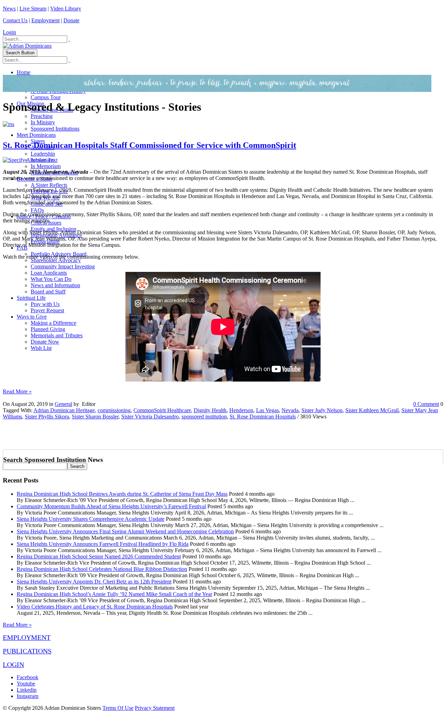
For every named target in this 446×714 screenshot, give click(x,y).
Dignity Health (210, 410)
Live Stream (33, 8)
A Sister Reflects (49, 185)
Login (9, 32)
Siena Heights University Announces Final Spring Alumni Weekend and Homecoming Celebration (125, 531)
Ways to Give (32, 317)
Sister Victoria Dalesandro (150, 416)
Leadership (43, 154)
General (63, 404)
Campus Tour (46, 97)
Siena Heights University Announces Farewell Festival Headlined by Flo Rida (103, 544)
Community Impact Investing (63, 266)
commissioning (114, 410)
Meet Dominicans (36, 135)
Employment (45, 20)
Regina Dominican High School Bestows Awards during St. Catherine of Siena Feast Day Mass (122, 494)
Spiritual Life (31, 298)
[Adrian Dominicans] (27, 46)
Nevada (290, 410)
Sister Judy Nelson (322, 410)
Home (23, 72)
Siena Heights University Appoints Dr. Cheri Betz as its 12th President (94, 581)
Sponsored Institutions (55, 129)
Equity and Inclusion (53, 229)
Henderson (241, 410)
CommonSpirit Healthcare (162, 410)
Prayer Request (47, 310)
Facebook (27, 677)
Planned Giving (48, 329)
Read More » (17, 391)
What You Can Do (51, 279)
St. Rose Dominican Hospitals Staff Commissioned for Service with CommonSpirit (149, 145)
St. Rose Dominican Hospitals (263, 416)
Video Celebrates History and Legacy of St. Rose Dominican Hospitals (95, 607)
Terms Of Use (117, 708)
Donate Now (45, 342)
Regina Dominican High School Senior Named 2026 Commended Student (99, 556)
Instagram (27, 696)
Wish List (41, 348)
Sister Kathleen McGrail (372, 410)
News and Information (55, 285)
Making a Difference (53, 323)
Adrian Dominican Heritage (64, 410)
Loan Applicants (49, 273)
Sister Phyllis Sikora (47, 416)
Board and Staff (48, 292)
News (9, 8)
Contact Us (15, 20)
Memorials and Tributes (57, 335)
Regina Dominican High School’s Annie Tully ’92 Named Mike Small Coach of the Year (114, 594)
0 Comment (426, 404)
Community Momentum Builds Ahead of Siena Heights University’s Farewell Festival (111, 506)
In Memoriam (46, 166)
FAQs (37, 210)
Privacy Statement (155, 708)
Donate (71, 20)
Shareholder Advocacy (56, 260)
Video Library (65, 8)
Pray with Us (45, 304)
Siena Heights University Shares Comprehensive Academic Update (90, 519)
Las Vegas (267, 410)
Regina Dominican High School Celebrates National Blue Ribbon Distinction (102, 569)
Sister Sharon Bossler (95, 416)
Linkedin (27, 690)
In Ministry (43, 122)
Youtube (26, 683)
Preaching (42, 116)
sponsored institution (204, 416)
